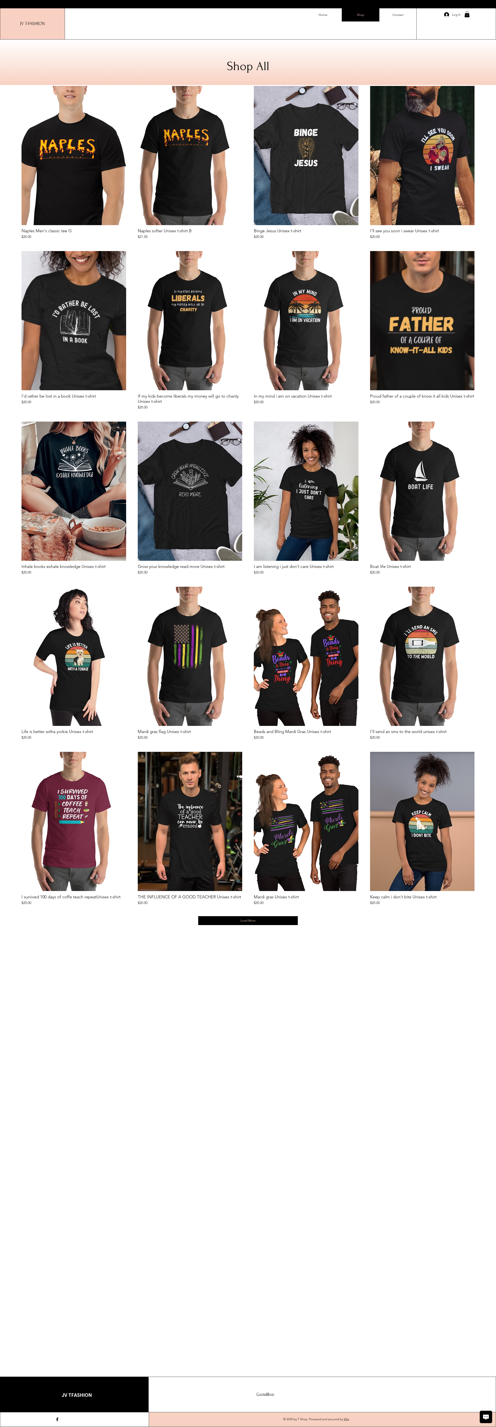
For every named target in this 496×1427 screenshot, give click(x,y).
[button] (467, 14)
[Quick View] (74, 155)
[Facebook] (57, 1419)
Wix (346, 1419)
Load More (248, 920)
